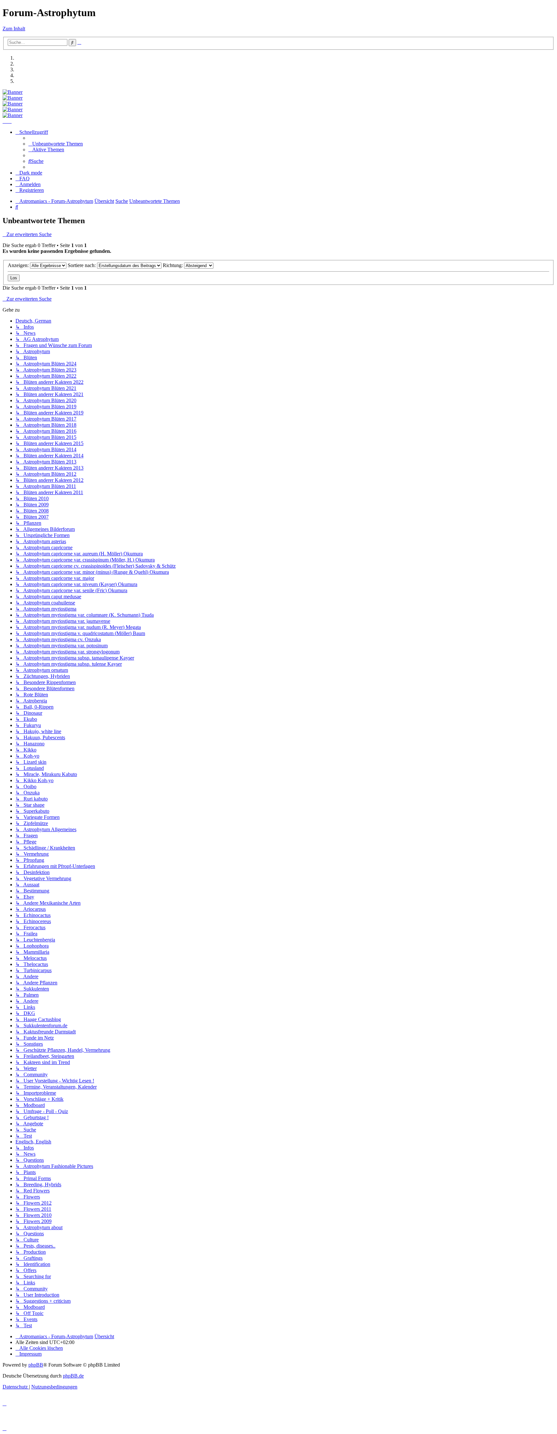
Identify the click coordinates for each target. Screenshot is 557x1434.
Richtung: (173, 265)
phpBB (35, 1365)
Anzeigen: (19, 265)
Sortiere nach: (82, 265)
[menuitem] (55, 143)
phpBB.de (73, 1376)
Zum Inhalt (14, 28)
